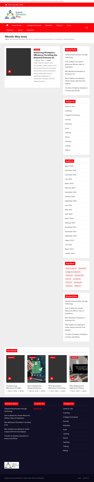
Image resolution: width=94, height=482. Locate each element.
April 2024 (68, 214)
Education (48, 25)
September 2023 (71, 236)
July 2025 (68, 179)
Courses (37, 49)
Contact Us (30, 30)
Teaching (9, 30)
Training (59, 25)
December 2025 (70, 170)
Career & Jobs (17, 25)
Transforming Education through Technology (13, 388)
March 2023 (69, 249)
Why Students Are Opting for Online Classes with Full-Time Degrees (75, 80)
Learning (68, 133)
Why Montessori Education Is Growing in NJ (56, 388)
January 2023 (70, 253)
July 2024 (68, 205)
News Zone (31, 478)
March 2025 (69, 183)
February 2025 (70, 188)
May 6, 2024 (40, 60)
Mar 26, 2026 (34, 391)
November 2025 (70, 175)
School (20, 30)
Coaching (68, 111)
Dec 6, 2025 (54, 391)
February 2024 (70, 223)
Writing (67, 150)
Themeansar (40, 478)
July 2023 (68, 245)
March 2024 (69, 218)
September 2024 (71, 201)
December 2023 (70, 227)
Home (7, 39)
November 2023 (70, 231)
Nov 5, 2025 (76, 391)
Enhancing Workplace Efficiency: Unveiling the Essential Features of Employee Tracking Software (45, 57)
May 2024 (68, 210)
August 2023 (69, 240)
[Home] (7, 25)
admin (48, 60)
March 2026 (69, 166)
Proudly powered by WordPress (13, 478)
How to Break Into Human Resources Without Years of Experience (74, 64)
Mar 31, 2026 (12, 391)
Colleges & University (34, 25)
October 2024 (70, 196)
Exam (69, 25)
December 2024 (70, 192)
